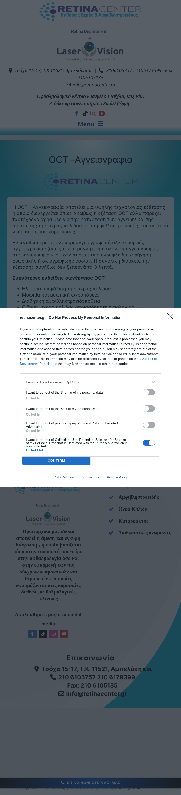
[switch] (149, 392)
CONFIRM (56, 460)
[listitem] (90, 381)
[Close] (171, 317)
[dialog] (90, 397)
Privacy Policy (117, 477)
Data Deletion (64, 477)
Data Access (90, 477)
